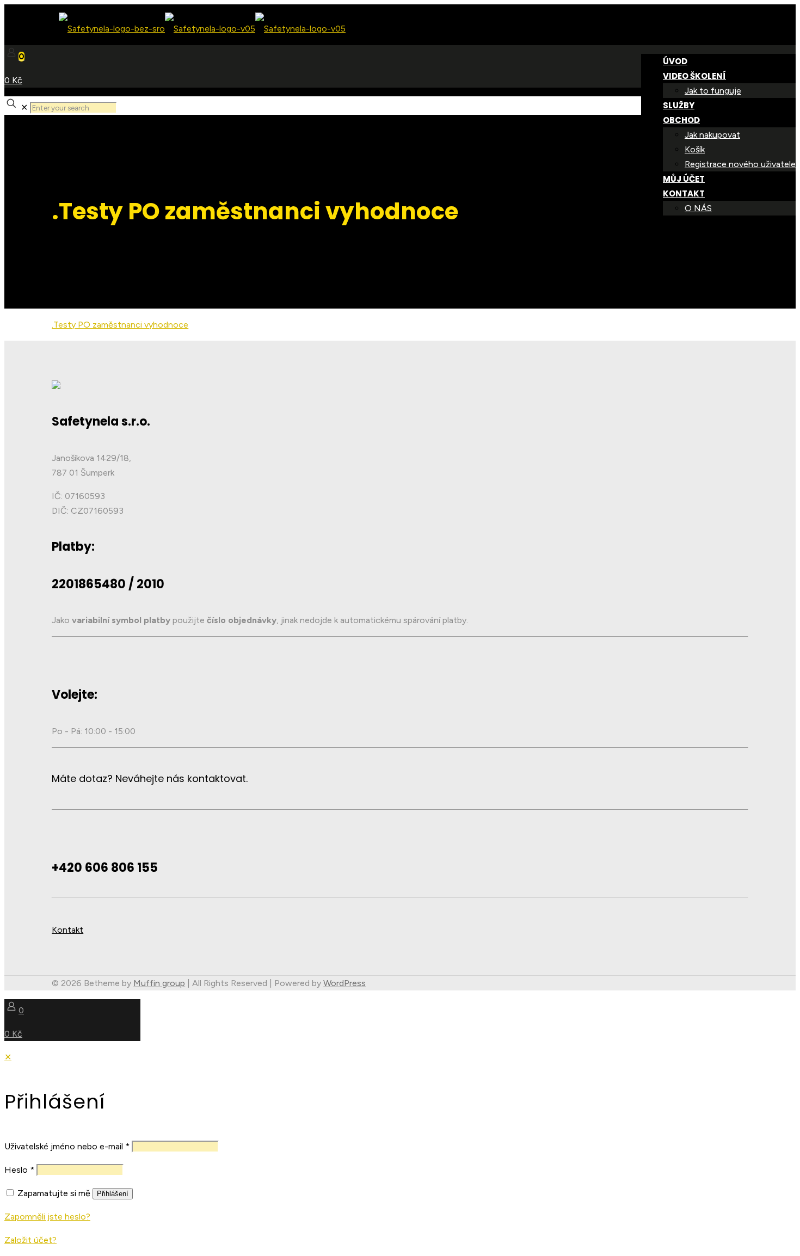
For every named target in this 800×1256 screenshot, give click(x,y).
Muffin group (159, 983)
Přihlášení (112, 1194)
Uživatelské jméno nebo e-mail (67, 1146)
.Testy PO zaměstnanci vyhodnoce (120, 324)
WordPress (344, 983)
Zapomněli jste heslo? (47, 1216)
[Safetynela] (175, 28)
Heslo (19, 1170)
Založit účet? (30, 1240)
